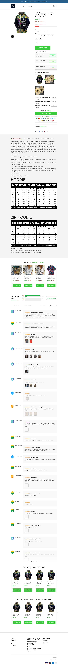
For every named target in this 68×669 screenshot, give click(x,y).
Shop (23, 6)
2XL (48, 35)
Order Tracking (29, 6)
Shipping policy (46, 642)
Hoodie (39, 29)
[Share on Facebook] (39, 131)
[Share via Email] (47, 131)
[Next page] (58, 276)
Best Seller (13, 642)
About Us (36, 6)
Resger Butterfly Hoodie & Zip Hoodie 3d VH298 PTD (39, 582)
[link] (5, 664)
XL (44, 35)
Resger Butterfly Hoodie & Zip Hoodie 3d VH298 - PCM (17, 582)
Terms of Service (46, 638)
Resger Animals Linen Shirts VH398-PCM (39, 277)
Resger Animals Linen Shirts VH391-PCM (27, 277)
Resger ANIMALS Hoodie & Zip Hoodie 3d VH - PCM (43, 105)
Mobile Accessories (15, 643)
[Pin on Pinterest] (44, 131)
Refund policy (45, 643)
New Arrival (13, 640)
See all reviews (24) (15, 300)
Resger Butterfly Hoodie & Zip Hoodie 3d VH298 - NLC (51, 582)
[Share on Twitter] (42, 131)
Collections (13, 638)
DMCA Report (54, 657)
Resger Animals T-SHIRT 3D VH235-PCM (16, 277)
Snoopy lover (13, 645)
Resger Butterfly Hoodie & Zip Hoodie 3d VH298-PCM (46, 97)
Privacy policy (45, 640)
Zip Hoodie (44, 31)
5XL (40, 38)
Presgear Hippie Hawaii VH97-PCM (51, 277)
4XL (36, 38)
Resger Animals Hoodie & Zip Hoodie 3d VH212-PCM (43, 101)
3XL (52, 35)
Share (36, 131)
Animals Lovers (43, 126)
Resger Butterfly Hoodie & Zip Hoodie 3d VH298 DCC (28, 582)
